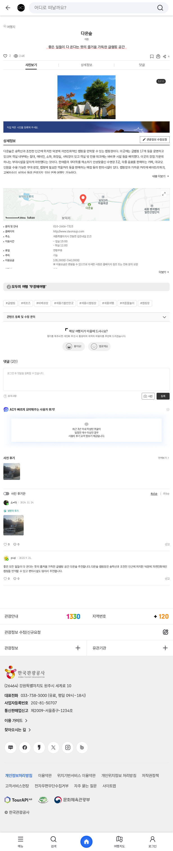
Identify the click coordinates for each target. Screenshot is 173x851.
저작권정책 (150, 775)
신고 (167, 544)
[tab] (20, 842)
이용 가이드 (14, 720)
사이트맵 (109, 786)
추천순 (166, 493)
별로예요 (103, 346)
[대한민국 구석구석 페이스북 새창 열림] (25, 748)
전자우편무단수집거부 (51, 786)
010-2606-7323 (63, 226)
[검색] (160, 7)
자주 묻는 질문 (85, 786)
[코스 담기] (156, 56)
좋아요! (77, 346)
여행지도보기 (164, 194)
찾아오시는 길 (15, 730)
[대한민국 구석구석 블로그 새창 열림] (10, 748)
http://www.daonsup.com (68, 231)
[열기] (164, 317)
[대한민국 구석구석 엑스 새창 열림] (53, 748)
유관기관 (99, 648)
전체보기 (162, 458)
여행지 (11, 27)
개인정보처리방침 (18, 775)
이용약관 (45, 775)
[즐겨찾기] (150, 56)
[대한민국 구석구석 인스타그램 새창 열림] (68, 748)
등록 (163, 396)
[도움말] (5, 396)
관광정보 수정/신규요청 (23, 632)
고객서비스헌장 (17, 786)
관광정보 (11, 648)
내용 (158, 176)
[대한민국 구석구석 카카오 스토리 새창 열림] (39, 748)
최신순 (154, 493)
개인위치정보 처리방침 (118, 775)
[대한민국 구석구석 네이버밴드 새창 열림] (82, 748)
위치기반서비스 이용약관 (76, 775)
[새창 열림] (18, 799)
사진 (150, 396)
